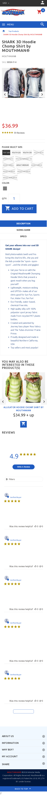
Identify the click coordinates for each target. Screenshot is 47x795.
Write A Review (23, 467)
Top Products (13, 31)
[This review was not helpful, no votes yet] (40, 526)
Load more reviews (23, 711)
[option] (23, 83)
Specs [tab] (23, 236)
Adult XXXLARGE (10, 178)
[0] (39, 13)
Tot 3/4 (6, 152)
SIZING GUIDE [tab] (23, 230)
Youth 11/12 (8, 159)
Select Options (23, 424)
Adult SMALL (8, 165)
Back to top (21, 789)
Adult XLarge (9, 171)
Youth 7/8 (27, 152)
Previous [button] (5, 94)
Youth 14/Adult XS (24, 159)
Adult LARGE (36, 165)
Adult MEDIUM (22, 165)
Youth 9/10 (38, 152)
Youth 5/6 (16, 152)
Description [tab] (23, 223)
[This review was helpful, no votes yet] (35, 526)
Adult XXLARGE (23, 171)
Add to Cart (22, 208)
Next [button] (42, 94)
